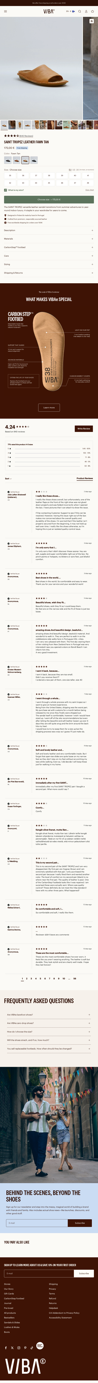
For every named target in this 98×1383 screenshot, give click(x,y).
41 (88, 175)
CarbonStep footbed (14, 1298)
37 (36, 175)
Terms (52, 1293)
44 (36, 183)
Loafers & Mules (12, 1327)
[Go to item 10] (74, 125)
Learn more (49, 407)
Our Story (8, 1289)
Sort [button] (7, 478)
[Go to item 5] (35, 125)
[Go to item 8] (58, 125)
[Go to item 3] (19, 125)
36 (23, 175)
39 (62, 175)
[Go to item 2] (12, 125)
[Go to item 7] (50, 125)
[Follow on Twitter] (12, 1348)
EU (70, 169)
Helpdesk (53, 1308)
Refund (52, 1298)
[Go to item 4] (27, 125)
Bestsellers (9, 1317)
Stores (7, 1284)
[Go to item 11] (82, 125)
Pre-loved (8, 1308)
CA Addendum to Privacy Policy (64, 1313)
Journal (7, 1303)
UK (77, 169)
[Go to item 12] (89, 125)
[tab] (85, 479)
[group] (21, 427)
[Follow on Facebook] (6, 1348)
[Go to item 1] (4, 125)
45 (49, 183)
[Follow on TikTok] (32, 1348)
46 (62, 183)
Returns (53, 1303)
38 (49, 175)
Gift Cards (9, 1293)
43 (23, 183)
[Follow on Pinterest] (25, 1348)
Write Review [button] (84, 428)
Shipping (53, 1284)
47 (75, 183)
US (73, 169)
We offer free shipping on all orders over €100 (49, 3)
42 (10, 183)
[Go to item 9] (66, 125)
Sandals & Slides (12, 1322)
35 (10, 175)
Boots (7, 1332)
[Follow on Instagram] (19, 1348)
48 (88, 183)
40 (75, 175)
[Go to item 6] (43, 125)
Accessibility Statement (60, 1317)
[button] (22, 978)
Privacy (52, 1289)
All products (10, 1313)
